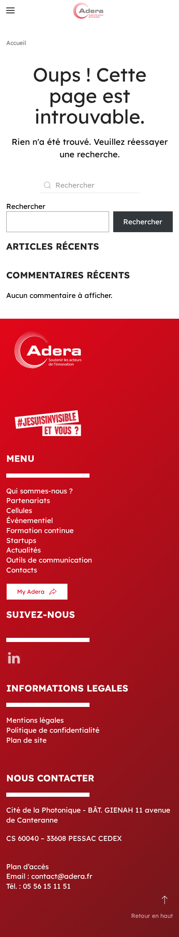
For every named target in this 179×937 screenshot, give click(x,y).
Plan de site (26, 740)
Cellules (19, 510)
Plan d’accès (27, 866)
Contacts (21, 569)
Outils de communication (49, 559)
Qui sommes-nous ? (39, 490)
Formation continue (40, 530)
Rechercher (25, 206)
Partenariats (28, 500)
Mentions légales (35, 720)
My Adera (31, 591)
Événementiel (29, 520)
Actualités (23, 549)
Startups (21, 540)
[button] (10, 10)
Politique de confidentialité (52, 730)
